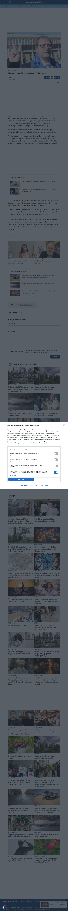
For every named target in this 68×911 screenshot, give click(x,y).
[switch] (56, 453)
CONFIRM (21, 479)
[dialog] (34, 455)
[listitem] (34, 450)
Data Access (34, 485)
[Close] (64, 425)
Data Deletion (24, 485)
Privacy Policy (44, 485)
